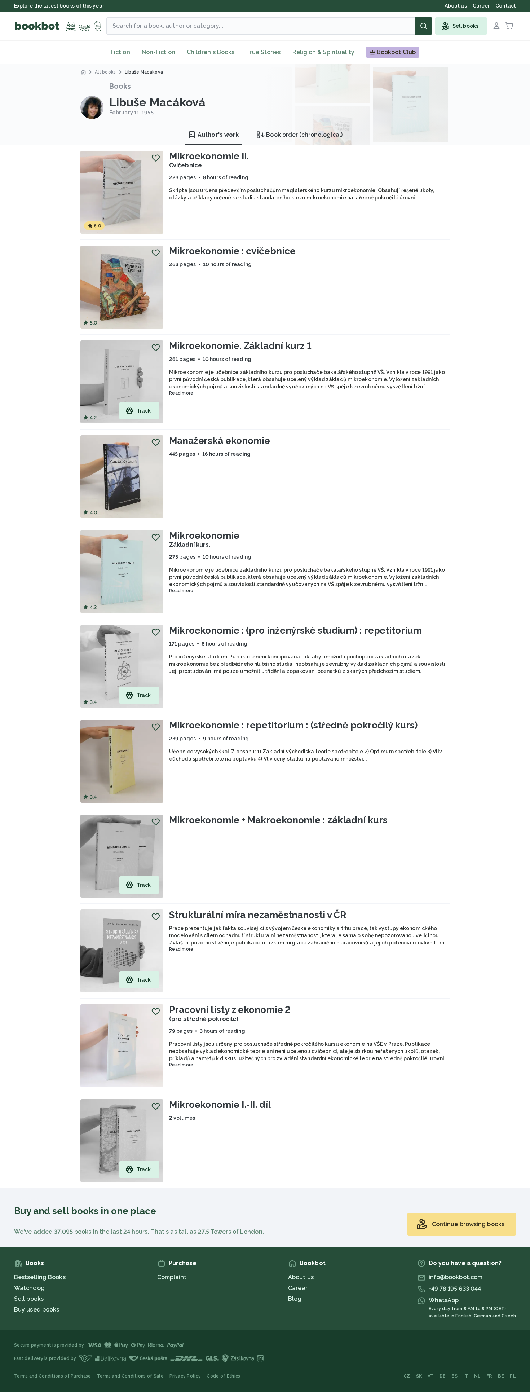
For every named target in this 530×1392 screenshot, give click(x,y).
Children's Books (211, 52)
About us (301, 1277)
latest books (59, 6)
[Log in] (496, 25)
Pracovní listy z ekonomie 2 (230, 1009)
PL (513, 1376)
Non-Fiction (158, 52)
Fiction (120, 52)
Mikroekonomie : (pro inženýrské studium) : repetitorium (295, 630)
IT (465, 1376)
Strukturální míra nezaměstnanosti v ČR (257, 914)
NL (477, 1376)
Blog (294, 1298)
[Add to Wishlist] (155, 157)
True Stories (263, 52)
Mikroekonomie (204, 535)
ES (454, 1376)
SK (419, 1376)
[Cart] (509, 25)
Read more (181, 393)
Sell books (29, 1298)
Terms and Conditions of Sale (130, 1376)
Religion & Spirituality (323, 52)
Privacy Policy (185, 1376)
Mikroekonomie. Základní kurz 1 (240, 345)
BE (501, 1376)
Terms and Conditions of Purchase (52, 1376)
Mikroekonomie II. (208, 156)
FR (489, 1376)
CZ (406, 1376)
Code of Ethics (223, 1376)
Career (298, 1288)
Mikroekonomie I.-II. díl (220, 1104)
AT (431, 1376)
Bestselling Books (40, 1277)
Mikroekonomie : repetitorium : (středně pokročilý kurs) (293, 725)
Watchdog (29, 1288)
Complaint (172, 1277)
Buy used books (36, 1309)
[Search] (423, 26)
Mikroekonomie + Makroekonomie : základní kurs (278, 820)
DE (443, 1376)
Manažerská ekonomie (219, 440)
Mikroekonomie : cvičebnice (232, 251)
